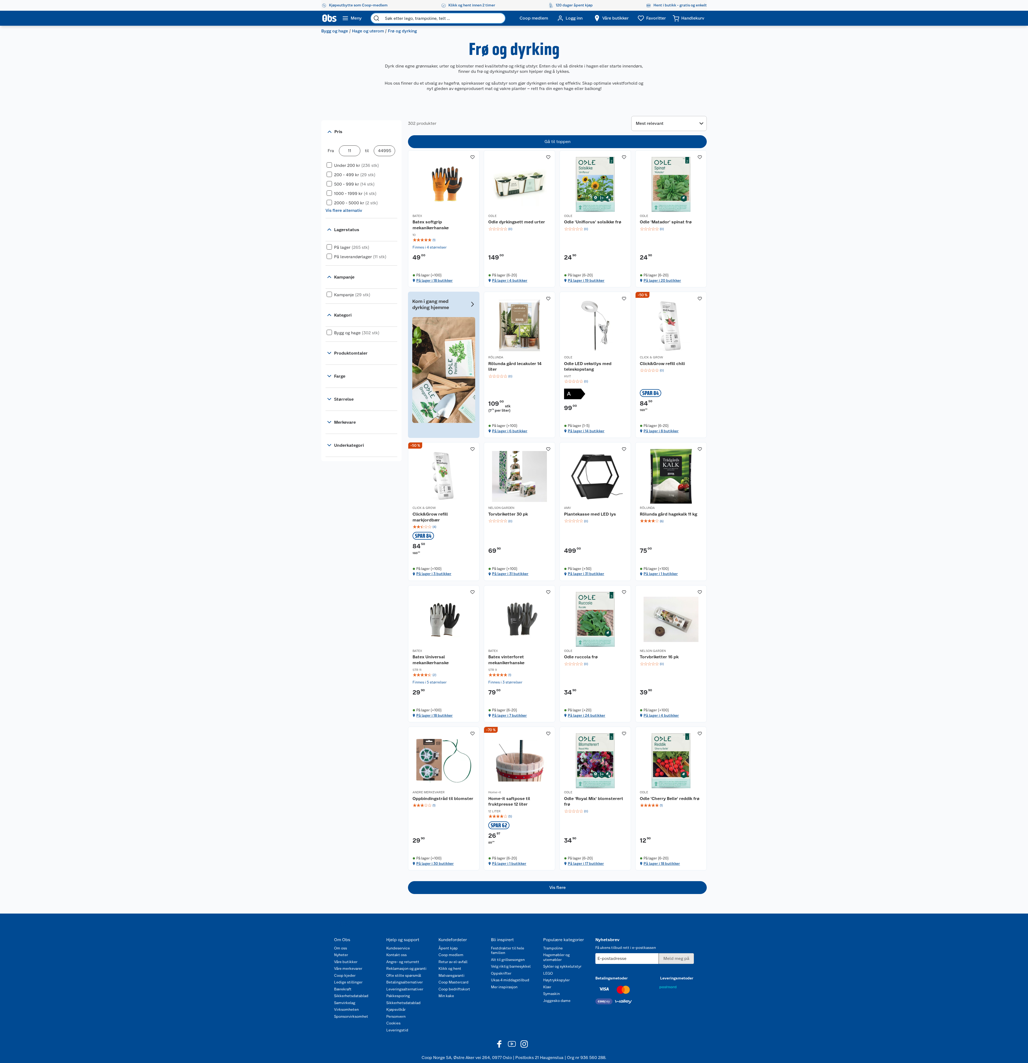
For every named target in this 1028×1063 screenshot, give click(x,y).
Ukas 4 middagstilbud (510, 980)
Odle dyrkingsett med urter (516, 221)
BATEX (417, 216)
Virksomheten (346, 1009)
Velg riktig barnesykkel (511, 966)
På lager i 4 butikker (509, 280)
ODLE (492, 216)
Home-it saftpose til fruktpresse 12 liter (509, 801)
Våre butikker (345, 962)
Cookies (393, 1023)
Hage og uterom (368, 30)
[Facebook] (500, 1044)
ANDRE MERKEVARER (429, 792)
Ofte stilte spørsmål (403, 975)
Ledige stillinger (348, 982)
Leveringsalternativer (404, 989)
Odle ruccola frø (581, 656)
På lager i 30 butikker (435, 863)
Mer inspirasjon (504, 987)
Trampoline (553, 948)
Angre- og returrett (402, 962)
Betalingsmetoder (611, 978)
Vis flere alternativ (344, 210)
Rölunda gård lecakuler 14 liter (515, 366)
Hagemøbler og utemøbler (556, 957)
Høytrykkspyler (556, 980)
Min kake (446, 996)
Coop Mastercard (453, 982)
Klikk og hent (450, 968)
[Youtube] (512, 1044)
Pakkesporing (398, 996)
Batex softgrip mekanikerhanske (431, 224)
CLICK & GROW (651, 357)
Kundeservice (398, 948)
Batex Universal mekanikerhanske (431, 659)
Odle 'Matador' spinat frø (666, 221)
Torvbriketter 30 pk (508, 514)
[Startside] (329, 18)
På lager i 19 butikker (586, 280)
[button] (557, 887)
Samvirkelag (344, 1003)
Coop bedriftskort (454, 989)
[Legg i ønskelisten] (472, 157)
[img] (444, 240)
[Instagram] (524, 1044)
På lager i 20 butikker (662, 280)
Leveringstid (397, 1030)
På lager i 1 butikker (661, 574)
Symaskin (551, 993)
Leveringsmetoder (676, 978)
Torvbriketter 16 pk (659, 656)
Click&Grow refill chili (662, 363)
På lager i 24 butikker (586, 715)
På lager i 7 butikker (509, 715)
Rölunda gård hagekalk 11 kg (668, 514)
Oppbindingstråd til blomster (443, 798)
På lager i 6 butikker (509, 431)
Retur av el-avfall (453, 962)
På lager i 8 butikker (661, 431)
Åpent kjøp (448, 948)
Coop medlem (451, 955)
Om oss (340, 948)
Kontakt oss (396, 955)
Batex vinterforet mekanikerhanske (506, 659)
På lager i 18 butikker (434, 280)
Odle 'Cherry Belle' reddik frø (670, 798)
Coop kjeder (345, 975)
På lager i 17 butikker (586, 863)
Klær (547, 987)
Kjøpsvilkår (396, 1009)
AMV (567, 508)
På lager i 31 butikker (510, 574)
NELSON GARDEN (501, 508)
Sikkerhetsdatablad (351, 996)
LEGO (548, 973)
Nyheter (341, 955)
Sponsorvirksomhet (351, 1016)
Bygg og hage (334, 30)
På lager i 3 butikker (433, 574)
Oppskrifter (501, 973)
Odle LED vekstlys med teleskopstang (587, 366)
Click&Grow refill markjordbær (430, 517)
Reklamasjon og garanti (406, 968)
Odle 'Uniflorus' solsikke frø (592, 221)
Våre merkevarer (348, 968)
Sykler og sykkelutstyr (562, 966)
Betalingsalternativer (404, 982)
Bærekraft (343, 989)
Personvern (396, 1016)
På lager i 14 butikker (586, 431)
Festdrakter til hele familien (507, 950)
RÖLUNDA (495, 357)
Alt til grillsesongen (508, 959)
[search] (376, 18)
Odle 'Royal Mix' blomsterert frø (593, 801)
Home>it (494, 792)
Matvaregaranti (451, 975)
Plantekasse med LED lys (590, 514)
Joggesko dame (556, 1000)
